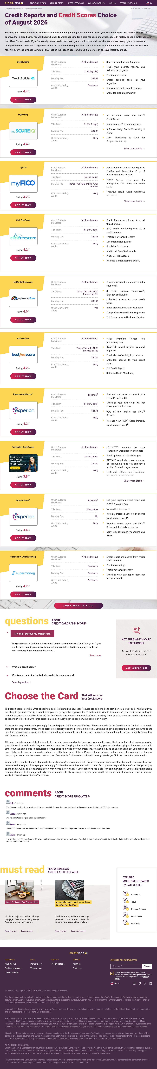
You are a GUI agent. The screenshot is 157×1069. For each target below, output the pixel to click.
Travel (134, 902)
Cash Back (135, 894)
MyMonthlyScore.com (23, 282)
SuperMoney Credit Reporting (23, 557)
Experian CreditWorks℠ (23, 394)
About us (77, 964)
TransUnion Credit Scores (23, 447)
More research (78, 931)
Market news (10, 964)
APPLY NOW (23, 99)
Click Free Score (23, 220)
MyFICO (23, 167)
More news (27, 931)
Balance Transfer (138, 909)
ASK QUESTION (136, 668)
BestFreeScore (23, 338)
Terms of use (36, 968)
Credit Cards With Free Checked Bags (22, 902)
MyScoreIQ (23, 115)
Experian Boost (23, 500)
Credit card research (13, 968)
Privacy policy (36, 964)
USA (115, 983)
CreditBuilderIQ (23, 62)
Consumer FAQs (12, 972)
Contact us (77, 968)
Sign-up (147, 966)
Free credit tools (58, 964)
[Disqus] (78, 829)
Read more (95, 655)
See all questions (21, 682)
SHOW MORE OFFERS (78, 605)
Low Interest (136, 916)
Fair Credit (135, 924)
